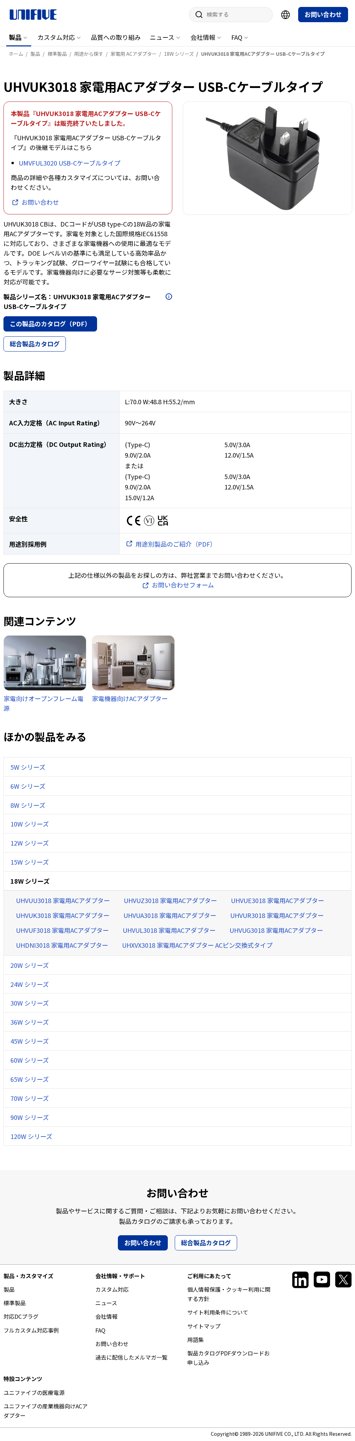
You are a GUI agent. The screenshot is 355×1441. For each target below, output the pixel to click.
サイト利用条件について (217, 1312)
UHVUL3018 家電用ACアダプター (169, 930)
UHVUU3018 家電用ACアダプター (63, 900)
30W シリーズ (29, 1002)
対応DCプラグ (20, 1316)
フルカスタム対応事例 (31, 1330)
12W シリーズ (29, 842)
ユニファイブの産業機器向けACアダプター (45, 1411)
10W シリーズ (29, 823)
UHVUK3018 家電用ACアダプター (63, 915)
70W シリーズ (29, 1098)
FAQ (236, 37)
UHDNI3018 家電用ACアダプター (62, 944)
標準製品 (14, 1303)
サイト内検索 (196, 14)
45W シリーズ (29, 1040)
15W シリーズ (29, 861)
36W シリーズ (29, 1021)
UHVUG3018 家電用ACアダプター (276, 930)
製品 (15, 37)
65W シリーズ (29, 1079)
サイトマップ (203, 1326)
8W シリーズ (27, 805)
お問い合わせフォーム (183, 584)
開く (168, 296)
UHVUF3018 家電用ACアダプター (62, 930)
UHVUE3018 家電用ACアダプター (277, 900)
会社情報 (202, 37)
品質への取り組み (116, 37)
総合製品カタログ (35, 343)
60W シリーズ (29, 1059)
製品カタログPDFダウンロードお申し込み (228, 1358)
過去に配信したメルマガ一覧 (131, 1357)
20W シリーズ (29, 965)
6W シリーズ (27, 785)
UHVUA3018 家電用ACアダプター (169, 915)
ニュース (162, 37)
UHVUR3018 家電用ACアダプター (277, 915)
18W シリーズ (30, 880)
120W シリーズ (31, 1136)
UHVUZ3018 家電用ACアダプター (170, 900)
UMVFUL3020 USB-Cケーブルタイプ (69, 162)
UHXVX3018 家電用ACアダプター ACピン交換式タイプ (197, 944)
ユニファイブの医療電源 (33, 1392)
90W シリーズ (29, 1117)
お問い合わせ (323, 14)
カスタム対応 (56, 37)
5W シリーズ (27, 766)
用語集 (195, 1339)
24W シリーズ (29, 984)
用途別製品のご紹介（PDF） (176, 543)
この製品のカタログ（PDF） (50, 323)
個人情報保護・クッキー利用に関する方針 (228, 1294)
